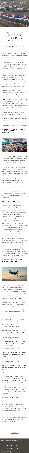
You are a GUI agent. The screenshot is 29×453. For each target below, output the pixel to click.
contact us (14, 432)
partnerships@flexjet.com (8, 421)
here (3, 311)
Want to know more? (10, 449)
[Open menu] (4, 2)
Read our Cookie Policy (6, 451)
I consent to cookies (10, 445)
